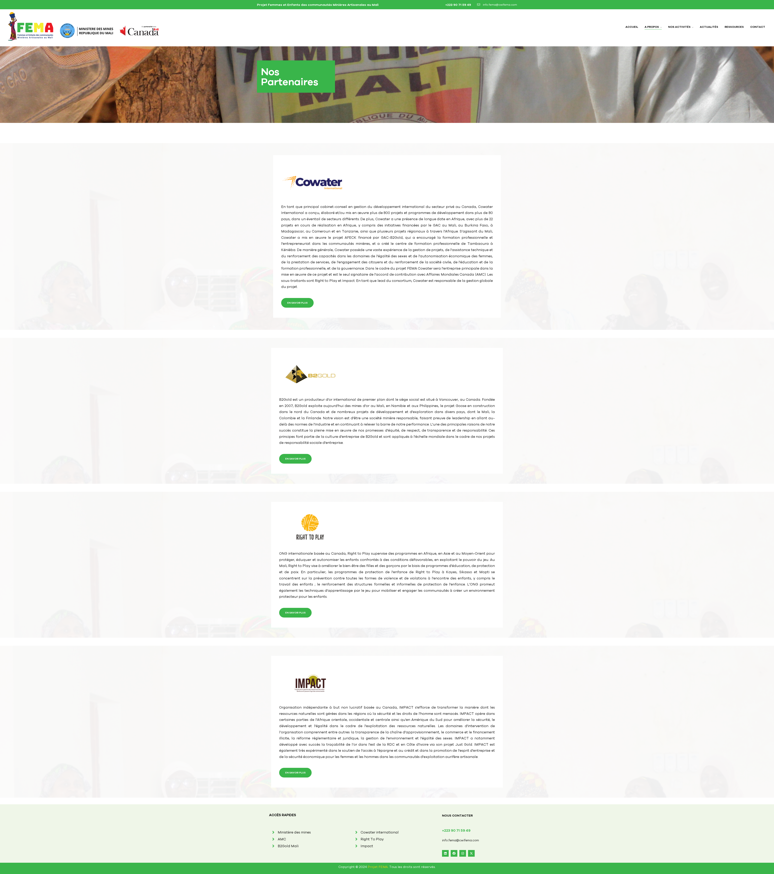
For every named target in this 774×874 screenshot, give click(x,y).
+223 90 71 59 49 (457, 4)
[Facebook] (454, 853)
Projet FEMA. (378, 867)
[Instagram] (462, 853)
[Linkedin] (445, 853)
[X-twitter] (471, 853)
